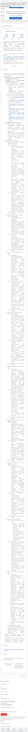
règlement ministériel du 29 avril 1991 (15, 649)
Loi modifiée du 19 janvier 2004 (16, 117)
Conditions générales (5, 723)
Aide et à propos (4, 691)
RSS (1, 686)
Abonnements (4, 684)
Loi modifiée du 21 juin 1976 (16, 100)
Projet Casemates (4, 694)
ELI (1, 697)
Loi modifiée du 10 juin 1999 (16, 112)
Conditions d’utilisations (6, 726)
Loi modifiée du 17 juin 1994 (16, 108)
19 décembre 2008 (18, 97)
